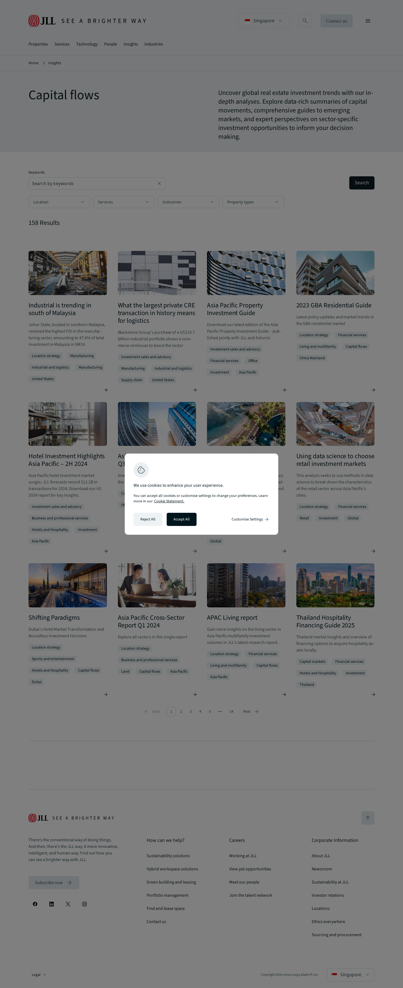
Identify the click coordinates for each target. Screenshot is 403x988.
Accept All (182, 519)
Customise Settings (250, 519)
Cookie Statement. (169, 501)
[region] (201, 494)
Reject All (147, 519)
